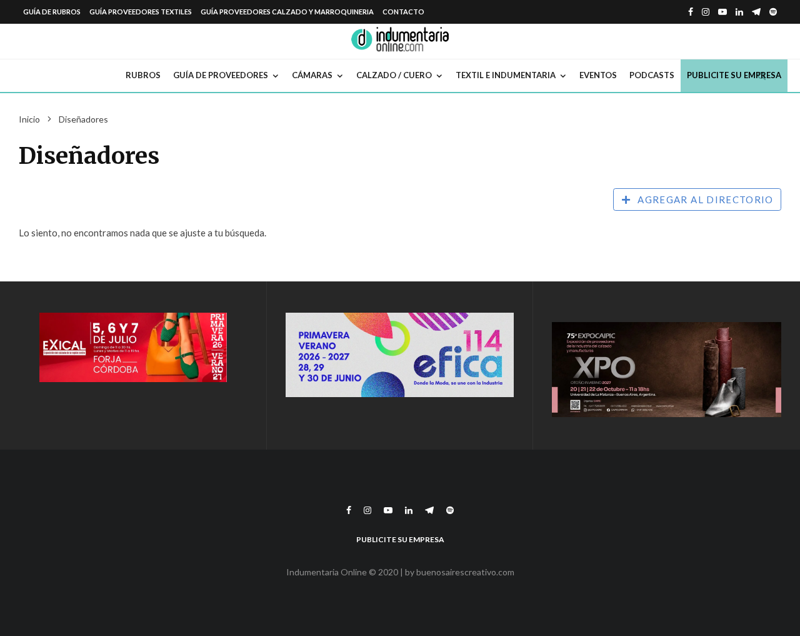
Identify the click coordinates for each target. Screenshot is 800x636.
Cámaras (312, 75)
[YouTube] (722, 12)
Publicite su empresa (734, 75)
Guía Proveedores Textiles (140, 12)
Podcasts (651, 75)
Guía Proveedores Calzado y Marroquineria (287, 12)
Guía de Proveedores (220, 75)
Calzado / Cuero (394, 75)
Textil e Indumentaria (506, 75)
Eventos (598, 75)
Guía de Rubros (52, 12)
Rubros (143, 75)
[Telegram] (756, 12)
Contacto (403, 12)
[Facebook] (691, 12)
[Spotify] (773, 12)
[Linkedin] (739, 12)
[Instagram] (706, 12)
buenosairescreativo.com (465, 572)
